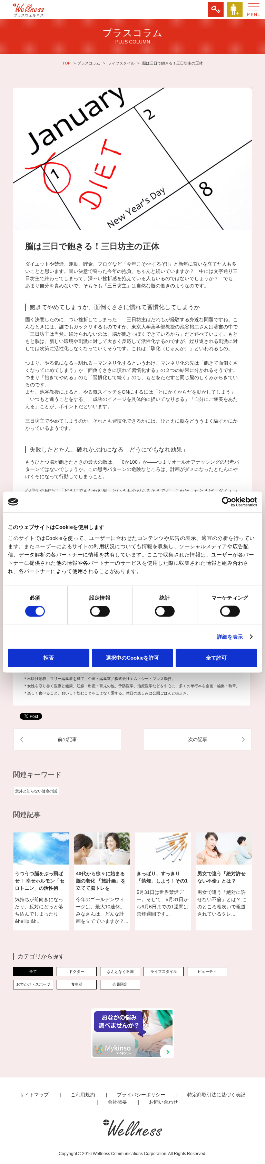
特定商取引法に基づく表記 (216, 1094)
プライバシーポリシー (141, 1094)
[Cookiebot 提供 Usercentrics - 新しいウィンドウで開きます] (227, 502)
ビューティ (207, 971)
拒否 (48, 657)
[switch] (100, 611)
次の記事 (197, 739)
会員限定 (120, 984)
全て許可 (216, 657)
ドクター (76, 971)
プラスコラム (88, 63)
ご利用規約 (83, 1094)
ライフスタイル (121, 63)
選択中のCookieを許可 (132, 657)
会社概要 (117, 1102)
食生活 (76, 984)
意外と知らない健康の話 (36, 791)
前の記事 (67, 739)
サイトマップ (34, 1094)
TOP (66, 63)
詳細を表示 (230, 637)
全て (33, 971)
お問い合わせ (163, 1102)
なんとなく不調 (120, 971)
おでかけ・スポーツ (33, 984)
